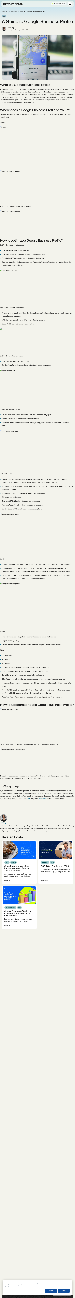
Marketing (45, 862)
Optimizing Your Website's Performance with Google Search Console (16, 868)
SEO (21, 11)
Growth (13, 862)
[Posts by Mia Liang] (4, 29)
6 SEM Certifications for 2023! (55, 866)
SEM (52, 862)
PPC (19, 907)
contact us (43, 798)
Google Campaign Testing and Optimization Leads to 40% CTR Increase (18, 913)
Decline (64, 1290)
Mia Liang (11, 28)
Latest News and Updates (9, 11)
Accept (51, 1290)
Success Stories (10, 907)
